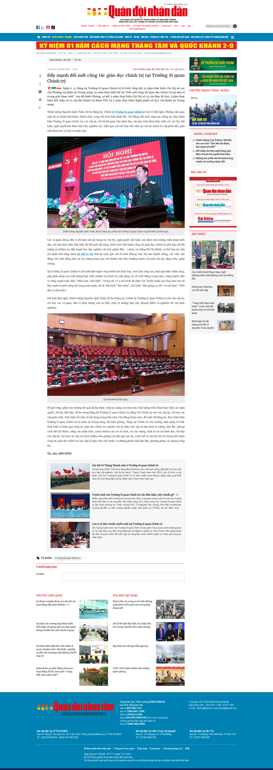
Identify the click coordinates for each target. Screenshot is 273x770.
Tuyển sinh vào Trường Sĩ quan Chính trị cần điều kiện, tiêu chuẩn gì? (133, 494)
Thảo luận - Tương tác (148, 748)
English (166, 26)
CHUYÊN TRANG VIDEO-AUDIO (209, 90)
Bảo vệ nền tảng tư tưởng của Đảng (106, 37)
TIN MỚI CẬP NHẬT (125, 595)
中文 (176, 26)
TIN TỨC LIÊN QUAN (49, 595)
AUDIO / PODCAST (205, 133)
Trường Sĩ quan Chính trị (130, 111)
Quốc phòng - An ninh (62, 37)
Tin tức (77, 59)
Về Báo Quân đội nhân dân (97, 748)
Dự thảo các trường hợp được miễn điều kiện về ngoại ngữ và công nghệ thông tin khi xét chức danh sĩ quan (56, 627)
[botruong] (213, 64)
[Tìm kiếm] (235, 26)
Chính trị (45, 37)
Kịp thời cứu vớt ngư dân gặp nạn (130, 646)
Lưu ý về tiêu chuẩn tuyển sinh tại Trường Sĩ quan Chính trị (127, 523)
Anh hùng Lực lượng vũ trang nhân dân (209, 37)
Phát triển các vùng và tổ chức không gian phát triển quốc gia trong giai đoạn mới (132, 604)
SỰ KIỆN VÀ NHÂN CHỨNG (146, 26)
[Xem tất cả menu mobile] (232, 37)
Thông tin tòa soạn (124, 748)
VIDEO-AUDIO (88, 26)
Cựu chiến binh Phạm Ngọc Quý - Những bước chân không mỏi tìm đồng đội (213, 275)
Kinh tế (128, 37)
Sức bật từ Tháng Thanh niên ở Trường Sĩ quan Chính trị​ (125, 465)
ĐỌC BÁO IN (103, 26)
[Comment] (40, 92)
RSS (187, 748)
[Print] (40, 100)
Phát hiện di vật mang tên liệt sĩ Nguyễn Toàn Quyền (203, 324)
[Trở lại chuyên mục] (40, 107)
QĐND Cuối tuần (121, 26)
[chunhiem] (213, 79)
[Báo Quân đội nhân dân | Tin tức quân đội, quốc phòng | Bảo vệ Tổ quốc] (136, 13)
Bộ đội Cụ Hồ (85, 254)
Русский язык (137, 29)
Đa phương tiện (81, 37)
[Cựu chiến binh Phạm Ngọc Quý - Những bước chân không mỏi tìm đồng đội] (213, 254)
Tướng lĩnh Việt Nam (179, 37)
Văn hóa (144, 37)
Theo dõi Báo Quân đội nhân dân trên (150, 69)
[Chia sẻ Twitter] (40, 84)
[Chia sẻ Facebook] (40, 76)
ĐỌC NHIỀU (199, 234)
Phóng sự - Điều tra (159, 37)
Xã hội (136, 37)
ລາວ (183, 26)
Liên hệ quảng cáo (172, 748)
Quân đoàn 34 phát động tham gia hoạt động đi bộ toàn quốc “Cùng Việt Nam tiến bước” (54, 671)
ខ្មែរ (189, 26)
